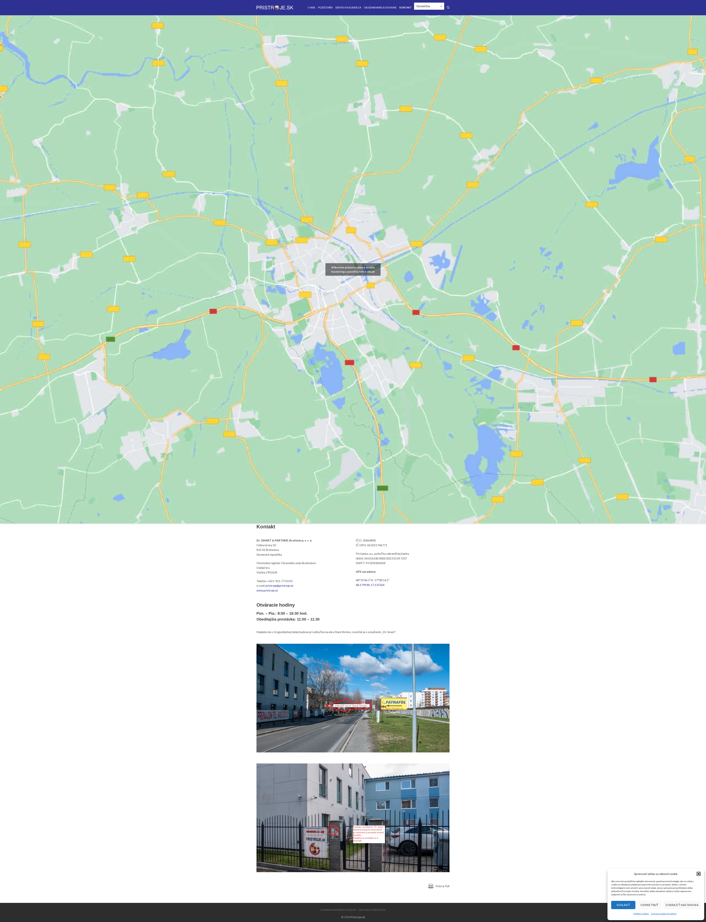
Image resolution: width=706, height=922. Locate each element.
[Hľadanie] (448, 7)
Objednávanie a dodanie (380, 7)
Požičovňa (325, 7)
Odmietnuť (649, 905)
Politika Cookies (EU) (372, 909)
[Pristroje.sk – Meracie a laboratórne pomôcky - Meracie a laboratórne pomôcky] (274, 7)
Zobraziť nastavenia (681, 905)
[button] (698, 874)
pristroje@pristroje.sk (279, 585)
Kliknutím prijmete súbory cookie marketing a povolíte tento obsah (353, 269)
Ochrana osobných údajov (663, 913)
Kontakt (405, 7)
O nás (311, 7)
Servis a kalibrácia (348, 7)
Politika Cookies (641, 913)
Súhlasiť (623, 905)
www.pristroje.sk (267, 590)
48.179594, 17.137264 (370, 585)
